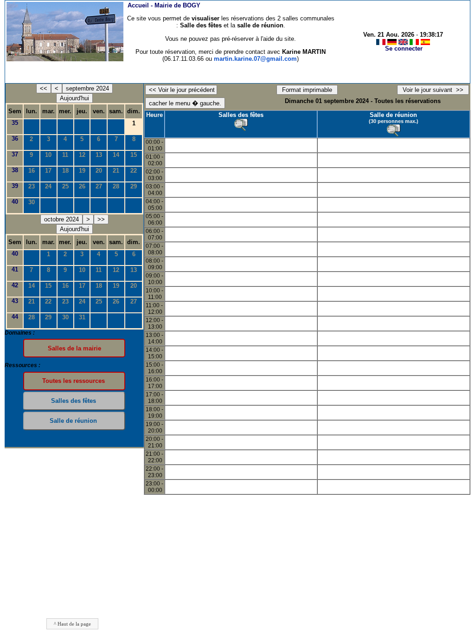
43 (15, 301)
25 (65, 186)
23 (31, 186)
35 (15, 122)
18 (65, 170)
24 (48, 186)
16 (31, 170)
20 (99, 170)
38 (15, 170)
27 (99, 186)
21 (116, 170)
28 (116, 186)
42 (15, 285)
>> (101, 219)
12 (82, 154)
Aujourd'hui (74, 98)
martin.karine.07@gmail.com (255, 58)
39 (15, 185)
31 (82, 317)
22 (133, 170)
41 (15, 269)
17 (48, 170)
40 (15, 201)
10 (48, 154)
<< (43, 88)
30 (31, 202)
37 (15, 154)
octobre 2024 (61, 219)
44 (15, 316)
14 (116, 154)
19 (82, 170)
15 (133, 154)
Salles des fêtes (240, 114)
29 (133, 186)
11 (65, 154)
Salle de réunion (393, 114)
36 (15, 138)
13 (99, 154)
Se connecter (404, 48)
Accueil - (164, 5)
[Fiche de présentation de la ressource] (241, 124)
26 (82, 186)
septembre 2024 (87, 88)
